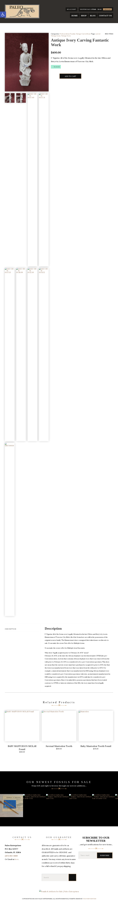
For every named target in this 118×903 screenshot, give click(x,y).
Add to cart (70, 76)
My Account (71, 9)
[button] (3, 15)
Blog (93, 15)
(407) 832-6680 (11, 856)
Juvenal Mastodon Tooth (59, 746)
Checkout (107, 9)
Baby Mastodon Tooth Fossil (96, 746)
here (17, 859)
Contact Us (105, 15)
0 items (93, 9)
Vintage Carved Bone (83, 34)
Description (10, 629)
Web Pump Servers (89, 899)
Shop (84, 15)
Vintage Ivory (66, 36)
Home (74, 15)
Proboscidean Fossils (67, 34)
